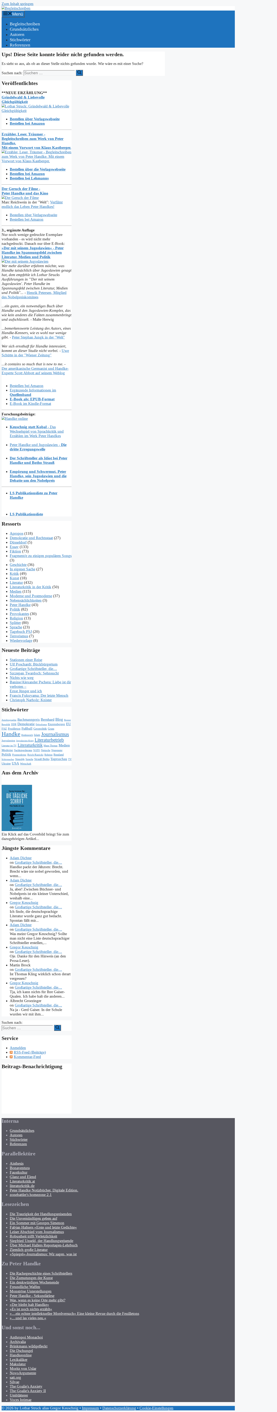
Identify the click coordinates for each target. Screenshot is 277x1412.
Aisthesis (17, 1163)
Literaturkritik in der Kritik (30, 587)
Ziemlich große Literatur (29, 1249)
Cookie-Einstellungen (156, 1408)
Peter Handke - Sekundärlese (32, 1296)
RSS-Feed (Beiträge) (30, 1052)
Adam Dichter (21, 858)
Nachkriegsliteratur (23, 750)
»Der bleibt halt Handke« (29, 1304)
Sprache (16, 627)
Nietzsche (45, 750)
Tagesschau (58, 759)
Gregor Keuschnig (24, 902)
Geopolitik (40, 728)
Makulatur (18, 1364)
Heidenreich (27, 735)
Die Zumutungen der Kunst (31, 1278)
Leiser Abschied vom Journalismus (37, 1232)
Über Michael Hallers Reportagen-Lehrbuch (44, 1245)
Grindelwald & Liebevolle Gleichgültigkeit (23, 99)
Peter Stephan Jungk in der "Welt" (38, 337)
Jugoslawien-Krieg (25, 741)
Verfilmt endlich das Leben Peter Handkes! (32, 204)
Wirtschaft (25, 763)
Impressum (90, 1408)
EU (68, 724)
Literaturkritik (30, 745)
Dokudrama (41, 724)
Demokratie (26, 724)
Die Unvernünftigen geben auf (33, 1218)
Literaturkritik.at (22, 1181)
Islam (37, 735)
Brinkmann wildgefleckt (28, 1346)
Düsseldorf (18, 542)
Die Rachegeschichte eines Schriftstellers (41, 1273)
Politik (15, 609)
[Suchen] (79, 73)
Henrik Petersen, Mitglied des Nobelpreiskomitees (34, 294)
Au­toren (17, 34)
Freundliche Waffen (25, 1287)
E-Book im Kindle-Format (30, 403)
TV (70, 759)
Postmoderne (19, 754)
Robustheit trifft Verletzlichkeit (33, 1236)
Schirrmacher (8, 759)
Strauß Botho (41, 759)
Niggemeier (56, 750)
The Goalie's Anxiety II (28, 1391)
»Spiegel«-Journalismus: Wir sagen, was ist (43, 1254)
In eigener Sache (22, 569)
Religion (16, 618)
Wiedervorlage (21, 640)
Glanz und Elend (23, 1177)
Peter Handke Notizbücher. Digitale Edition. (44, 1190)
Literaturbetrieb (49, 739)
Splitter (15, 623)
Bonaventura (20, 1168)
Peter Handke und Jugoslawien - (38, 447)
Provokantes (19, 614)
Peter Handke (20, 605)
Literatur (16, 582)
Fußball (26, 728)
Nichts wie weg (22, 677)
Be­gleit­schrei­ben (25, 23)
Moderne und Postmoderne (31, 596)
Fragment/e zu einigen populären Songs (41, 556)
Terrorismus (19, 636)
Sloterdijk (20, 759)
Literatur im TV (9, 745)
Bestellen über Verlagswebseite (33, 215)
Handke (11, 734)
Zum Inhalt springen (17, 4)
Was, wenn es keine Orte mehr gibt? (37, 1300)
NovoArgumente (23, 1373)
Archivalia (18, 1342)
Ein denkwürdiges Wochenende (34, 1282)
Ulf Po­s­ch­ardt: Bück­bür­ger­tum (34, 664)
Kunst (14, 578)
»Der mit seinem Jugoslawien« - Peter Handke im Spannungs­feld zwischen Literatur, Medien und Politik (33, 252)
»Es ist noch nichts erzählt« (31, 1309)
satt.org (15, 1377)
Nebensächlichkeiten (26, 600)
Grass (51, 728)
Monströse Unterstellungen (31, 1291)
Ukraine (6, 763)
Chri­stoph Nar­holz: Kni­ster (31, 700)
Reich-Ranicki (35, 754)
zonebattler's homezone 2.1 (31, 1195)
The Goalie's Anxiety (26, 1386)
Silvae (14, 1382)
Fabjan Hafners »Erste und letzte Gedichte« (43, 1227)
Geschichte (18, 564)
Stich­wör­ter (20, 39)
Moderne (7, 750)
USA (15, 763)
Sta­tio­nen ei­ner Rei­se (26, 660)
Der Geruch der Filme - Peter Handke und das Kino (25, 191)
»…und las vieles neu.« (28, 1318)
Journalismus (55, 734)
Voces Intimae (20, 1400)
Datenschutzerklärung (119, 1408)
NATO (36, 750)
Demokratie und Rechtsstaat (31, 538)
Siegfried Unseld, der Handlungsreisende (41, 1241)
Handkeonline (21, 1355)
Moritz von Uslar (23, 1368)
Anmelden (18, 1048)
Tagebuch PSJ (21, 631)
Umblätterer (19, 1395)
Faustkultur (18, 1172)
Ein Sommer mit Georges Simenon (37, 1223)
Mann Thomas (51, 745)
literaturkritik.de (22, 1186)
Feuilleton (14, 728)
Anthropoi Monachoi (26, 1337)
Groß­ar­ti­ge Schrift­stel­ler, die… (33, 669)
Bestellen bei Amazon (26, 219)
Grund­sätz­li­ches (24, 29)
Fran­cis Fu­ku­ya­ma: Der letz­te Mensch (39, 695)
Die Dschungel (21, 1351)
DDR (13, 724)
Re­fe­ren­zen (20, 44)
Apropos (16, 533)
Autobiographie (9, 720)
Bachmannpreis (28, 720)
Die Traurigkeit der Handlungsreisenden (41, 1214)
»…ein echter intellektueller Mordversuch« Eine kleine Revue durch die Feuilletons (74, 1313)
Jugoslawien (8, 740)
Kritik (14, 573)
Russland (59, 754)
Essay (14, 547)
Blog (59, 719)
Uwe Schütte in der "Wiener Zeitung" (35, 352)
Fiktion (15, 551)
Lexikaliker (18, 1359)
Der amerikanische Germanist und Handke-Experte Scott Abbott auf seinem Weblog (35, 370)
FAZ (4, 728)
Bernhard (47, 719)
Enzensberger (56, 724)
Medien (15, 591)
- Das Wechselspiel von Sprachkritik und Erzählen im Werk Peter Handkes (37, 431)
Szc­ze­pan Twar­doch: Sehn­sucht (34, 673)
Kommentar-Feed (27, 1057)
